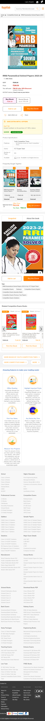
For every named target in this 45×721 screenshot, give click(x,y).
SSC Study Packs (6, 638)
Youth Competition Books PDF (9, 560)
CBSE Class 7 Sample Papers (32, 531)
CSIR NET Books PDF (7, 655)
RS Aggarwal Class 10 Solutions (10, 548)
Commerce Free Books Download (33, 678)
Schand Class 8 (5, 602)
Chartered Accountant (30, 548)
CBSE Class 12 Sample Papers (32, 520)
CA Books (4, 499)
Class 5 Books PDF (29, 598)
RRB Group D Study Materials (32, 612)
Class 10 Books (5, 482)
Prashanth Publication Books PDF (10, 567)
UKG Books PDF (28, 602)
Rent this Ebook (11, 346)
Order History (27, 695)
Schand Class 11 (6, 595)
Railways (19, 289)
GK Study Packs (5, 636)
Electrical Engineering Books (32, 638)
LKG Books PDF (28, 600)
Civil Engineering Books (30, 636)
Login (26, 2)
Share (26, 115)
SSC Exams (27, 510)
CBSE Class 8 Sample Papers (32, 529)
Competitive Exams (12, 15)
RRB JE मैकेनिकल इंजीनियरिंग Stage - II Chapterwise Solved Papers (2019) (11, 335)
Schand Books (5, 508)
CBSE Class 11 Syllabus (8, 522)
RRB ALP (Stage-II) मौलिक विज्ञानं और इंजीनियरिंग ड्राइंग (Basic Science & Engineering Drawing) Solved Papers (31, 336)
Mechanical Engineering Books (32, 631)
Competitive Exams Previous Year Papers (14, 295)
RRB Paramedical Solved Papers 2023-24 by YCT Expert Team (21, 286)
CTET (25, 546)
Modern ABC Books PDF (8, 570)
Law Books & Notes (29, 491)
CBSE (2, 489)
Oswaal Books (5, 486)
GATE (25, 544)
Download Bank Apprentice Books (10, 617)
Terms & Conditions (4, 698)
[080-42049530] (37, 2)
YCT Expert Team (19, 148)
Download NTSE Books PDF (32, 655)
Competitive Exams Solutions (11, 298)
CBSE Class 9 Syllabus (7, 527)
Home (2, 15)
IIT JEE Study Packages (8, 634)
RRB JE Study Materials (30, 610)
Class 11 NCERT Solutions (8, 541)
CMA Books (4, 503)
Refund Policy (5, 709)
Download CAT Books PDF (31, 659)
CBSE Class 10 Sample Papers (32, 525)
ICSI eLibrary (16, 690)
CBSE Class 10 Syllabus (8, 525)
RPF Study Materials (29, 617)
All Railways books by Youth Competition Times (27, 144)
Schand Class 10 (6, 598)
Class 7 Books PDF (29, 593)
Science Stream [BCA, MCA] (32, 482)
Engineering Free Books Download (34, 667)
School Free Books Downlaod (32, 676)
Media (3, 702)
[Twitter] (39, 691)
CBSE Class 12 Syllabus (8, 520)
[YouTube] (41, 691)
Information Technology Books (32, 640)
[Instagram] (39, 697)
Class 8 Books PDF (29, 591)
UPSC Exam (27, 512)
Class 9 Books (5, 484)
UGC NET (26, 539)
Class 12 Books (5, 477)
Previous (4, 329)
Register (31, 2)
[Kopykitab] (5, 7)
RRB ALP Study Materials (31, 619)
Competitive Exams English (32, 289)
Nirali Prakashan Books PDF (9, 558)
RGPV (25, 489)
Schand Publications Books (9, 591)
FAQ (2, 693)
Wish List (26, 697)
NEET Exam (27, 508)
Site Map (14, 699)
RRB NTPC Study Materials (31, 614)
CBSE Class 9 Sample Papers (32, 527)
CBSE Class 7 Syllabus (7, 531)
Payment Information (4, 705)
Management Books (29, 480)
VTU (25, 486)
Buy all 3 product (34, 205)
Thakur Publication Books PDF (9, 563)
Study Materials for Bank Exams (10, 619)
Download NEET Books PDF (32, 653)
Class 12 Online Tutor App (8, 672)
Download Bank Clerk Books (9, 612)
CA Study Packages (6, 510)
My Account (27, 693)
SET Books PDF (5, 657)
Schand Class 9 (5, 600)
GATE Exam (27, 503)
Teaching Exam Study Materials (10, 659)
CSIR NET (26, 541)
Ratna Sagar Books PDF (8, 565)
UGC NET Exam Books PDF (9, 650)
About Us (3, 690)
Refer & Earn (27, 690)
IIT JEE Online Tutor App (8, 667)
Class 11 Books (5, 480)
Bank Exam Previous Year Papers (10, 621)
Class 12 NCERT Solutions (8, 539)
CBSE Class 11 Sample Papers (32, 522)
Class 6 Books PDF (29, 595)
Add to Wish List (12, 115)
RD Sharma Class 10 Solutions (10, 546)
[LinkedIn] (36, 697)
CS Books (4, 501)
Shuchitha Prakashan (7, 505)
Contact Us (3, 683)
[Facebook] (36, 691)
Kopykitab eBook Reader (16, 694)
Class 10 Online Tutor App (8, 674)
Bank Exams (27, 501)
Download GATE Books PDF (32, 657)
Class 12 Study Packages (8, 631)
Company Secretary (29, 550)
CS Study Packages (6, 512)
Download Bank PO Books (8, 610)
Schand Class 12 (6, 593)
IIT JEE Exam (27, 505)
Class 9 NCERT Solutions (8, 550)
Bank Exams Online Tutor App (9, 669)
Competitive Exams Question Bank (12, 292)
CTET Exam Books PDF (8, 653)
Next (41, 329)
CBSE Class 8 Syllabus (7, 529)
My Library (27, 699)
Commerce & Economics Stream (33, 484)
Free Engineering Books (30, 477)
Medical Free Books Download (32, 669)
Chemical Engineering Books (32, 643)
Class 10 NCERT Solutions (8, 544)
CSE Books (27, 634)
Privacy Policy (5, 695)
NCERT (3, 491)
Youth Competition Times (21, 141)
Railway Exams (28, 499)
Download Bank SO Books (8, 614)
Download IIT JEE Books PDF (32, 650)
